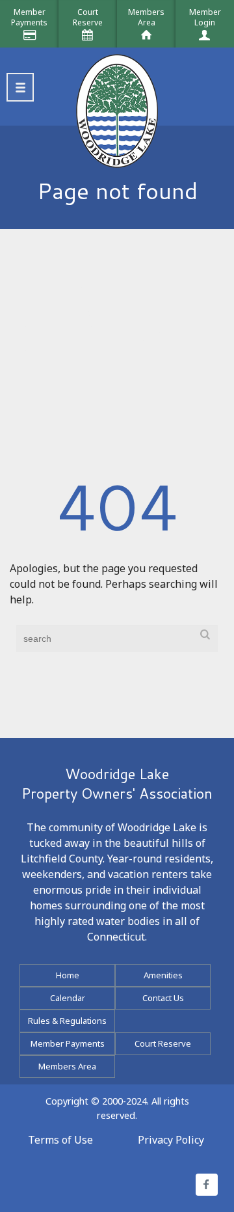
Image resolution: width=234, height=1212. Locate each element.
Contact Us (163, 998)
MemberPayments (29, 17)
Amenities (163, 975)
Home (67, 975)
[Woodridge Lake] (117, 90)
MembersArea (146, 17)
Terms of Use (60, 1140)
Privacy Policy (171, 1140)
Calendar (67, 998)
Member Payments (68, 1043)
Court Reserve (163, 1043)
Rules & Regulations (67, 1020)
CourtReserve (88, 17)
